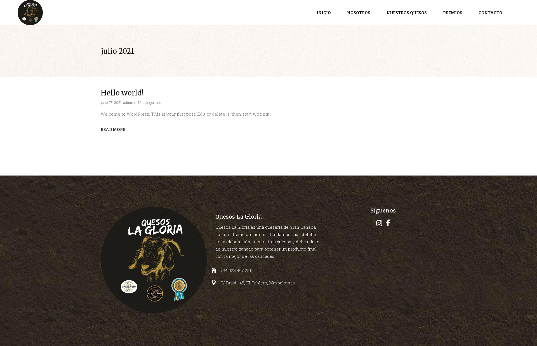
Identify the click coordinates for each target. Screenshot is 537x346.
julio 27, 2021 (111, 102)
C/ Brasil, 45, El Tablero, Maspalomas (257, 283)
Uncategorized (149, 102)
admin (128, 102)
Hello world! (122, 92)
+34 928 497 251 (235, 270)
